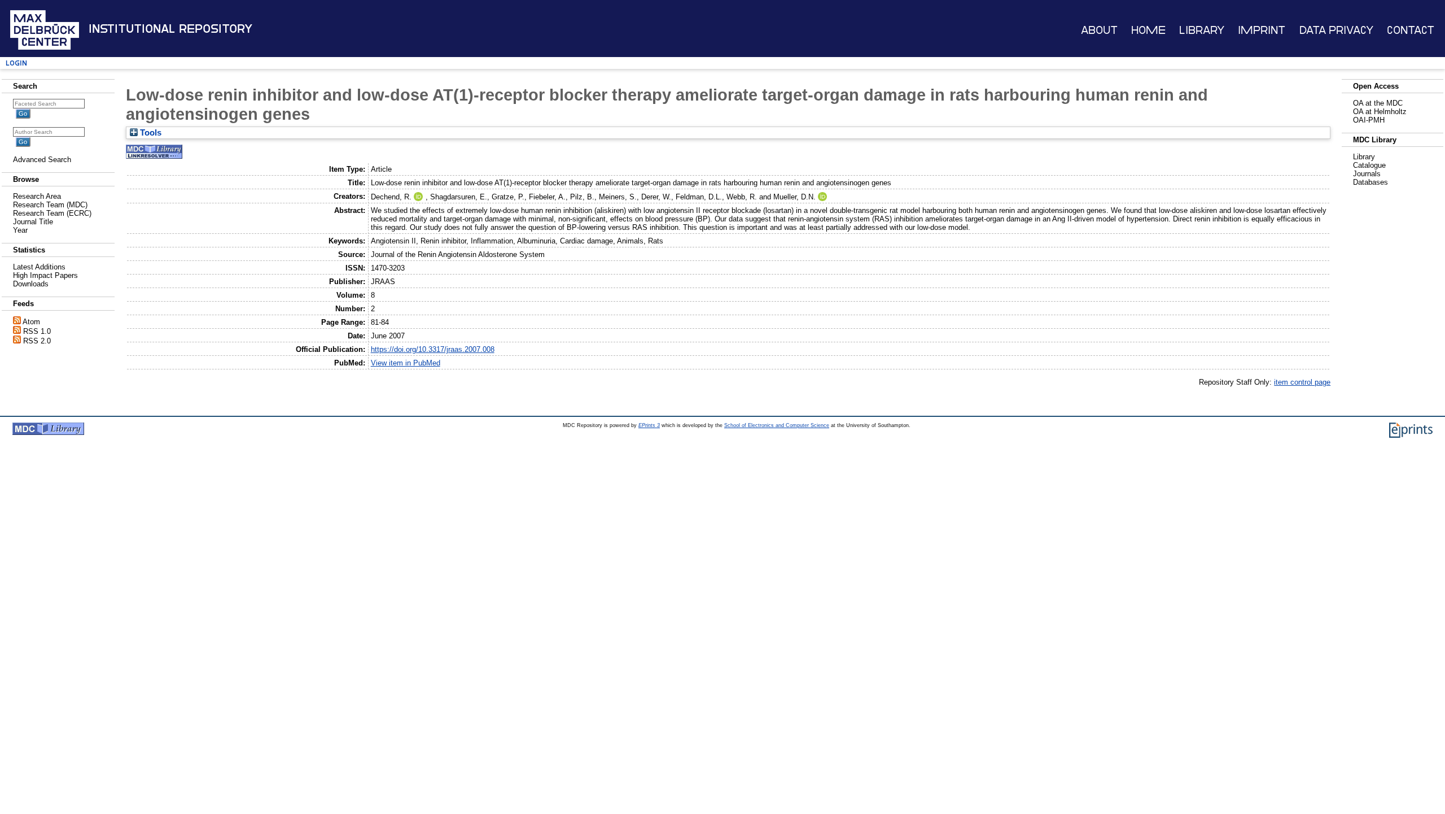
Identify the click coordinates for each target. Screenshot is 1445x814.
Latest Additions (39, 267)
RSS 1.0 (37, 331)
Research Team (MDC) (50, 205)
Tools (149, 132)
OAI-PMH (1369, 120)
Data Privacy (1336, 30)
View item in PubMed (405, 363)
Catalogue (1369, 165)
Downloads (31, 284)
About (1099, 30)
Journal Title (33, 221)
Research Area (37, 196)
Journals (1367, 173)
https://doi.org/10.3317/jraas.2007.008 (432, 349)
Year (20, 230)
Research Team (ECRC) (52, 213)
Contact (1410, 30)
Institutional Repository (170, 28)
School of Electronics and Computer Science (776, 425)
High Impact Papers (45, 275)
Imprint (1261, 30)
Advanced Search (42, 159)
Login (16, 63)
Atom (31, 321)
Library (1201, 30)
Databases (1370, 182)
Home (1148, 30)
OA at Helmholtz (1380, 111)
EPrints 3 (649, 425)
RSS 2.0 (37, 341)
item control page (1302, 382)
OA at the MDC (1378, 103)
